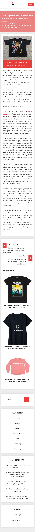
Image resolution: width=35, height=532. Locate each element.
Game (18, 439)
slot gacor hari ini (17, 520)
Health (17, 423)
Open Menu (31, 4)
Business (17, 428)
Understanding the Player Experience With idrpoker (17, 466)
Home (17, 418)
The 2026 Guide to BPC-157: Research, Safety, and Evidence (17, 483)
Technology (17, 449)
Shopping (10, 65)
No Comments (21, 65)
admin (9, 62)
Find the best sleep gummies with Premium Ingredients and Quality (17, 497)
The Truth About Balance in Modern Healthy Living (17, 490)
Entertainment (17, 433)
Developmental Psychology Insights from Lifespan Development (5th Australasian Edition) (18, 474)
